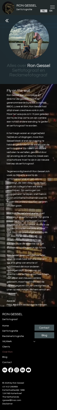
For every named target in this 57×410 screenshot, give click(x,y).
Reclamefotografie (13, 336)
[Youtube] (28, 369)
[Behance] (4, 369)
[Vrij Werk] (34, 341)
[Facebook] (10, 369)
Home (5, 325)
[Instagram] (16, 369)
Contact (7, 362)
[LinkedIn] (22, 369)
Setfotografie (24, 9)
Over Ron (7, 352)
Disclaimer (7, 404)
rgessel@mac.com (11, 400)
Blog (4, 357)
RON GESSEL (26, 5)
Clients (6, 346)
